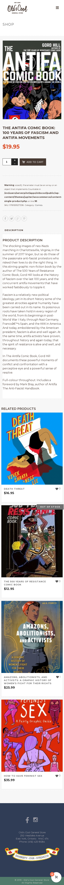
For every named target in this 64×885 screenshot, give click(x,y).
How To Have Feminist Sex (23, 775)
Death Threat (14, 488)
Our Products (21, 32)
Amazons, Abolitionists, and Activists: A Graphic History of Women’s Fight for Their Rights (28, 680)
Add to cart (35, 162)
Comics (38, 205)
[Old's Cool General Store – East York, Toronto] (14, 7)
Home (6, 32)
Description (14, 230)
